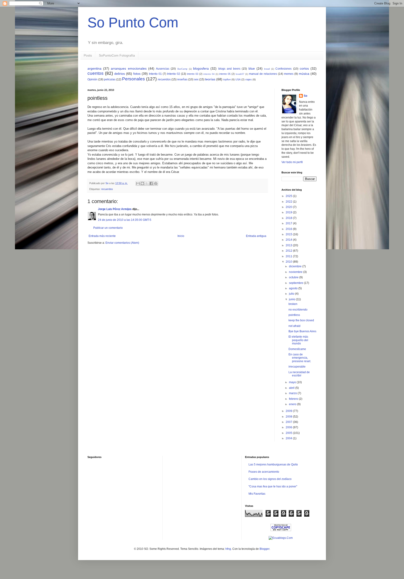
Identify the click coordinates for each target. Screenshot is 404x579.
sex (196, 79)
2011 (289, 256)
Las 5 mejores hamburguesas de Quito (273, 464)
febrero (294, 398)
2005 (289, 433)
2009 (289, 411)
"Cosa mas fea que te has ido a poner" (273, 486)
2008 (289, 416)
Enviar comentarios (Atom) (122, 242)
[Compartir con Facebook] (151, 183)
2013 (289, 245)
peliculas (109, 79)
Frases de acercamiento (264, 471)
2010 (289, 261)
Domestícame (297, 349)
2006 (289, 427)
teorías (210, 79)
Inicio (180, 236)
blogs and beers (229, 68)
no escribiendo (298, 309)
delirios (119, 73)
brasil (267, 69)
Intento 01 (155, 73)
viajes (248, 79)
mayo (293, 382)
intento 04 (209, 74)
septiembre (296, 283)
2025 (289, 196)
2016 (289, 229)
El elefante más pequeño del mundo (298, 340)
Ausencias (162, 68)
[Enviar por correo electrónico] (138, 183)
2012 (289, 250)
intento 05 (225, 73)
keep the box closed (301, 320)
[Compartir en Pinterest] (155, 183)
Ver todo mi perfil (292, 162)
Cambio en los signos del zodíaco (270, 479)
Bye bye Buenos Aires (302, 331)
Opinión (92, 79)
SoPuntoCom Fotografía (117, 55)
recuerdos (164, 79)
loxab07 (240, 74)
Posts (88, 55)
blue (252, 68)
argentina (94, 68)
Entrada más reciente (102, 236)
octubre (294, 277)
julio (292, 293)
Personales (133, 78)
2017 (289, 223)
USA (238, 79)
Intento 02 (173, 73)
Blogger (264, 548)
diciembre (295, 266)
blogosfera (201, 68)
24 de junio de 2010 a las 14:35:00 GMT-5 (124, 220)
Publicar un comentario (108, 227)
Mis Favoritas (257, 493)
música (304, 73)
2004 (289, 438)
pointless (294, 315)
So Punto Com (132, 22)
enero (293, 404)
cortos (304, 68)
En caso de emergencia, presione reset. (300, 358)
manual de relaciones (263, 73)
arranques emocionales (128, 68)
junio (292, 299)
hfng (228, 548)
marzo (293, 393)
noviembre (296, 272)
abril (292, 388)
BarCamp (182, 69)
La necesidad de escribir (299, 374)
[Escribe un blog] (142, 183)
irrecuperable (297, 366)
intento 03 (192, 73)
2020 (289, 207)
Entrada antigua (256, 236)
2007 (289, 422)
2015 (289, 234)
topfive (227, 79)
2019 (289, 212)
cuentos (95, 73)
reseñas (182, 79)
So (305, 95)
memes (288, 73)
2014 (289, 239)
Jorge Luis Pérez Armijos (115, 209)
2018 (289, 218)
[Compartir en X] (146, 183)
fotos (137, 73)
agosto (293, 288)
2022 (289, 201)
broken (293, 304)
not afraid (294, 326)
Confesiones (283, 68)
